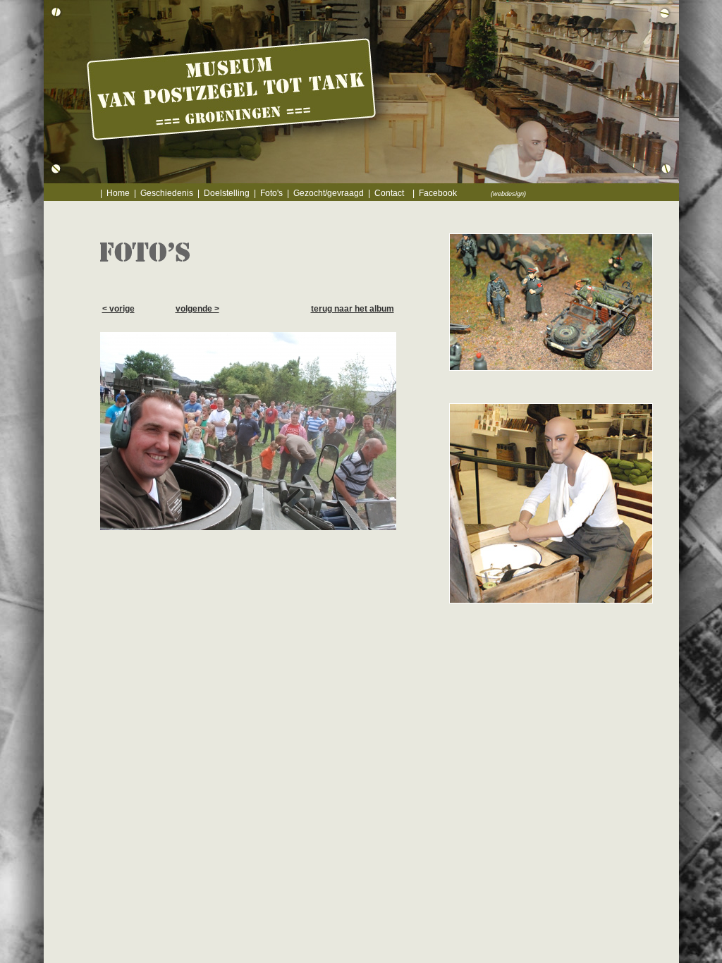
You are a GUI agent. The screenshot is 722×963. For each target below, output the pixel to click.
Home (118, 193)
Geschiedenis (166, 193)
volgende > (197, 309)
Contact (389, 193)
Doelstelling (227, 193)
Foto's (271, 193)
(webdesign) (508, 193)
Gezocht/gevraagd (328, 193)
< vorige (118, 309)
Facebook (438, 193)
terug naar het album (352, 309)
